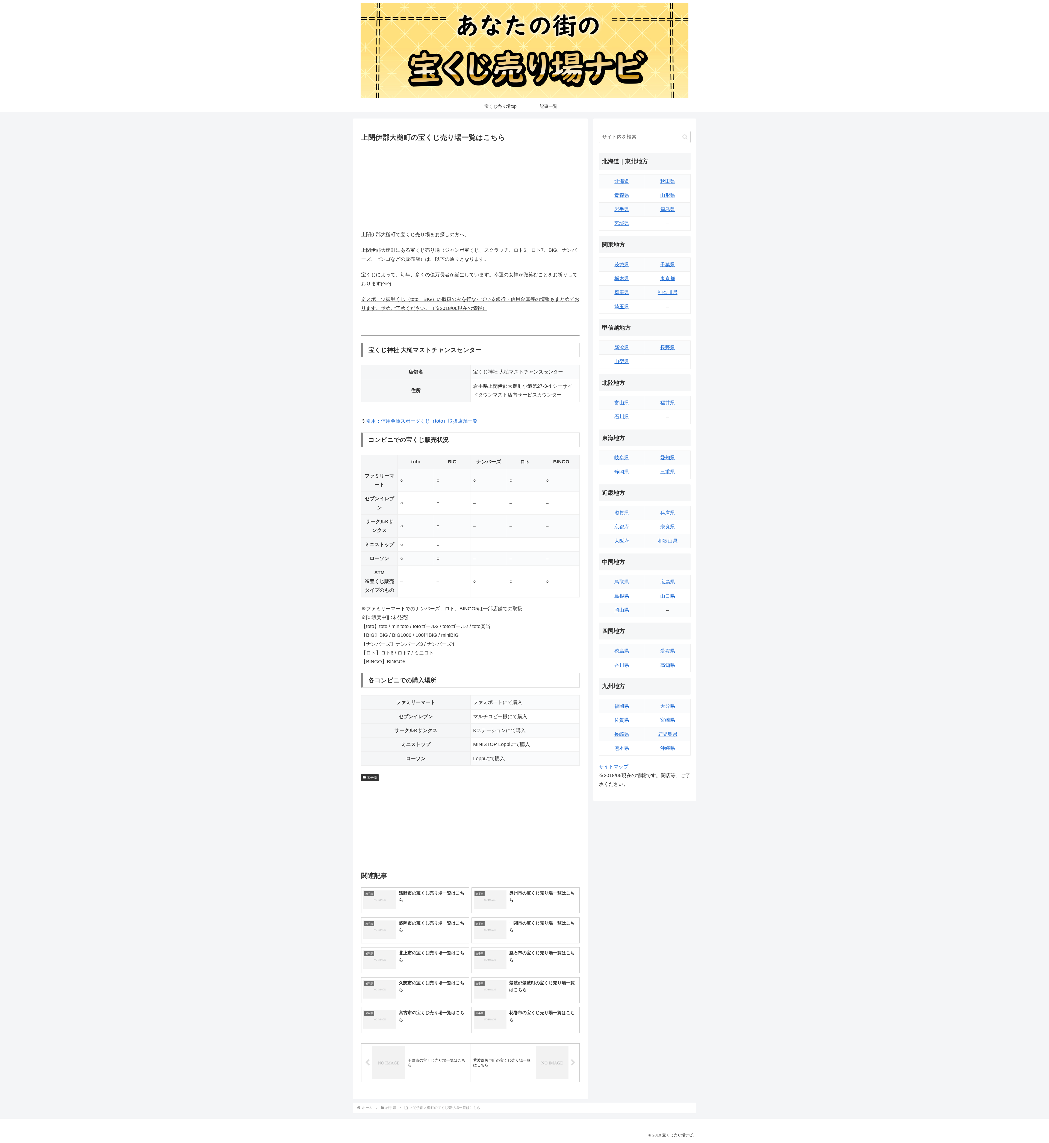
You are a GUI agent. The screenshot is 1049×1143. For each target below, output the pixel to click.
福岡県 (621, 706)
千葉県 (667, 264)
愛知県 (667, 457)
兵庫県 (667, 513)
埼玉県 (621, 306)
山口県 (667, 596)
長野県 (667, 347)
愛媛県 (667, 651)
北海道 (621, 181)
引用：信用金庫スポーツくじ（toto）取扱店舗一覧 (422, 421)
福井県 (667, 402)
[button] (685, 137)
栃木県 (621, 278)
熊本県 (621, 748)
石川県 (621, 416)
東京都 (667, 278)
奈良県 (667, 526)
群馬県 (621, 292)
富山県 (621, 402)
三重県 (667, 472)
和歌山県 (667, 541)
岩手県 (372, 777)
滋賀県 (621, 513)
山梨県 (621, 361)
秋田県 (667, 181)
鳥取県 (621, 582)
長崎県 (621, 734)
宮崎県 (667, 720)
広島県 (667, 582)
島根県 (621, 596)
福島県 (667, 209)
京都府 (621, 526)
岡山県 (621, 610)
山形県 (667, 195)
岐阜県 (621, 457)
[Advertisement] (470, 185)
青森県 (621, 195)
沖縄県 (667, 748)
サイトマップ (613, 766)
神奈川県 (667, 292)
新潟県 (621, 347)
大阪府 (621, 541)
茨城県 (621, 264)
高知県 (667, 665)
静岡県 (621, 472)
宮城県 (621, 223)
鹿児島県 (667, 734)
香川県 (621, 665)
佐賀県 (621, 720)
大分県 (667, 706)
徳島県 (621, 651)
